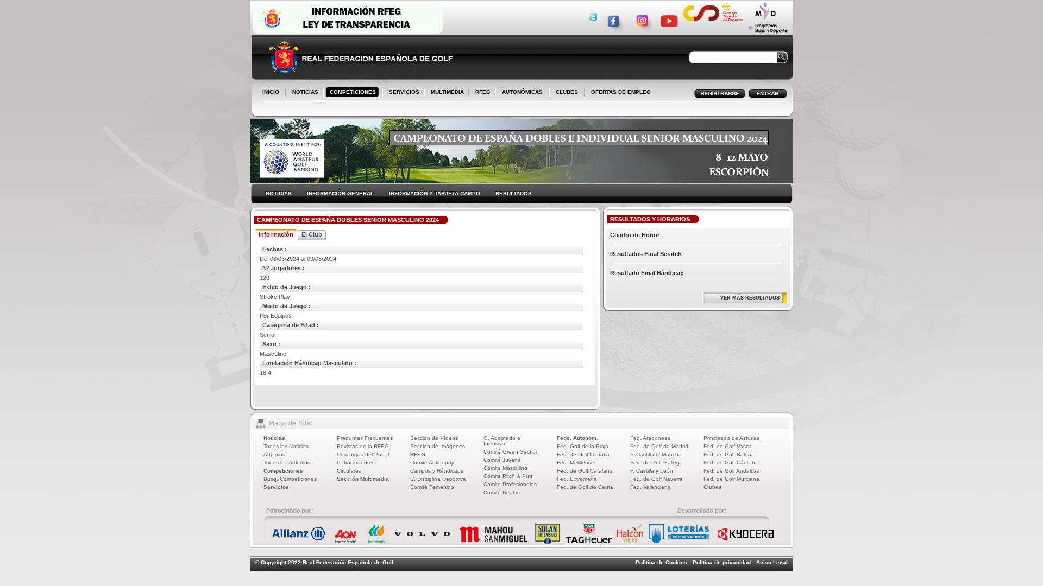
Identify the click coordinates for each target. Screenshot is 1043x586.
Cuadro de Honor (634, 235)
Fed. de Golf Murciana (731, 479)
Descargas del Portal (363, 454)
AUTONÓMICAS (522, 92)
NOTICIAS (303, 93)
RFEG (481, 93)
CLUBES (567, 92)
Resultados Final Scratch (646, 254)
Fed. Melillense (575, 463)
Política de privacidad (722, 562)
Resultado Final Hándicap (647, 273)
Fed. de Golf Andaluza (731, 471)
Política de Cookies (661, 562)
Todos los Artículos (286, 463)
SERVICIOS (402, 93)
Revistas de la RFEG (363, 446)
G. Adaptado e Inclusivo (501, 441)
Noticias (274, 438)
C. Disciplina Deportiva (438, 479)
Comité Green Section (511, 452)
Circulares (349, 471)
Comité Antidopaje (433, 463)
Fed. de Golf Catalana (585, 471)
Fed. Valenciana (650, 487)
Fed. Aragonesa (650, 438)
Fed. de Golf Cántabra (731, 463)
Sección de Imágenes (437, 446)
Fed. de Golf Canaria (583, 454)
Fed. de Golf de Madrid (659, 446)
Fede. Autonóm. (577, 438)
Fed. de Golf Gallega (656, 463)
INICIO (270, 92)
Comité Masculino (505, 468)
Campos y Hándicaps (436, 471)
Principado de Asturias (731, 438)
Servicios (276, 487)
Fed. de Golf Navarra (656, 479)
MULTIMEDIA (445, 93)
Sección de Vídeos (434, 438)
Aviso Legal (772, 562)
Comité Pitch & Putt (507, 476)
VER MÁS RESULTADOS (750, 298)
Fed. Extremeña (577, 479)
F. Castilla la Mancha (656, 454)
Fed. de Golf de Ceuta (585, 487)
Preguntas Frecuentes (365, 438)
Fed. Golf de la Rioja (582, 446)
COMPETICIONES (353, 92)
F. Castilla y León (651, 471)
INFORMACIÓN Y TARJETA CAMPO (434, 193)
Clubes (712, 487)
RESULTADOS (513, 193)
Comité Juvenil (501, 460)
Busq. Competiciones (290, 479)
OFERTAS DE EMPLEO (621, 92)
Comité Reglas (501, 492)
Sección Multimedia (363, 479)
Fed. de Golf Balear (728, 454)
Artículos (274, 454)
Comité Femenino (432, 487)
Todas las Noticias (286, 446)
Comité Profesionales (510, 484)
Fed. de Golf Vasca (727, 446)
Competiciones (283, 471)
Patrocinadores (356, 463)
